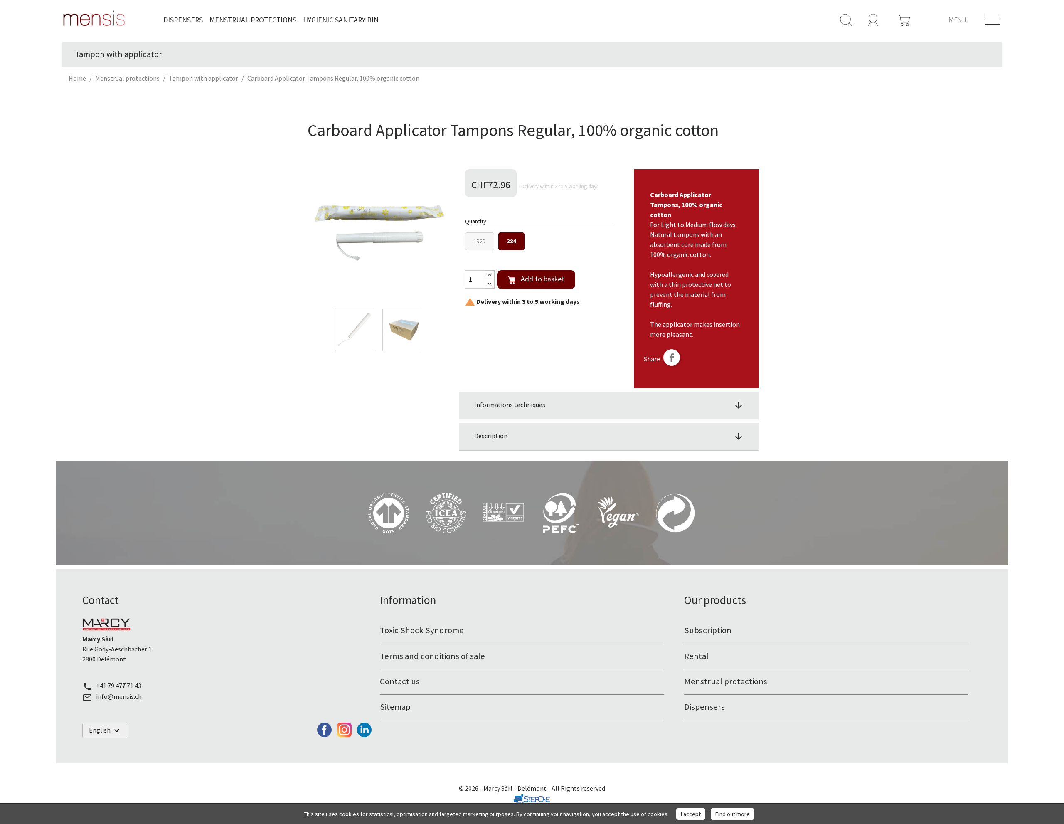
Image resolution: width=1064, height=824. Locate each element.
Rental (696, 656)
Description (609, 437)
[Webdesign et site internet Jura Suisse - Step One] (531, 798)
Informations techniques (609, 405)
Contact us (400, 681)
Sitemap (395, 706)
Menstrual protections (252, 20)
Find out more (732, 814)
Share (671, 357)
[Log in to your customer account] (873, 19)
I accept (691, 814)
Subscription (708, 630)
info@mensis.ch (119, 696)
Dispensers (183, 20)
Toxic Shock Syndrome (422, 630)
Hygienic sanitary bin (341, 20)
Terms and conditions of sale (432, 656)
